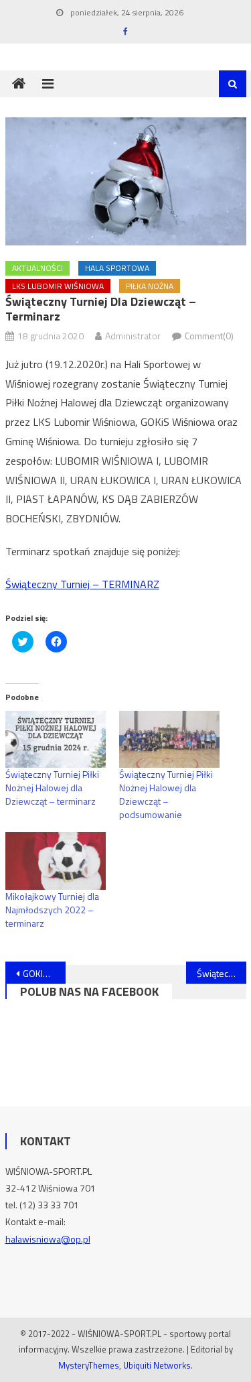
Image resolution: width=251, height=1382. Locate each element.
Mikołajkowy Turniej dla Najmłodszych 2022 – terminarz (52, 909)
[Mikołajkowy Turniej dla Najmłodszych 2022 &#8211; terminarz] (55, 861)
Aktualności (37, 268)
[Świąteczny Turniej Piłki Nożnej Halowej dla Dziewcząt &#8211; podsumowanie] (169, 739)
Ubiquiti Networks (157, 1365)
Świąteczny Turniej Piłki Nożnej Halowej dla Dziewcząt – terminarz (52, 787)
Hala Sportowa (117, 268)
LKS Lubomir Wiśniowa (58, 286)
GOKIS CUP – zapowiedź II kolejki (44, 973)
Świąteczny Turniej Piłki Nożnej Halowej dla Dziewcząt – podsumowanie (166, 794)
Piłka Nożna (149, 286)
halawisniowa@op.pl (47, 1239)
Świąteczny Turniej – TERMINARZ (82, 584)
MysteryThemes (88, 1365)
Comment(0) (209, 336)
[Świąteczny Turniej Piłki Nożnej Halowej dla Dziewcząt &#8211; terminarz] (55, 739)
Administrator (133, 336)
